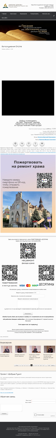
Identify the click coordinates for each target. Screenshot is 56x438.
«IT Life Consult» (36, 435)
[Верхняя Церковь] (15, 5)
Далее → (53, 365)
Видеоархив (23, 13)
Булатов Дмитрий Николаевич (47, 137)
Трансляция (13, 13)
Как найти (4, 17)
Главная (4, 13)
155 (49, 365)
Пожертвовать (34, 13)
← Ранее (16, 365)
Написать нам (46, 13)
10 (40, 365)
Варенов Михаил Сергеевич (47, 139)
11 (43, 365)
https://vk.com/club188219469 (6, 392)
